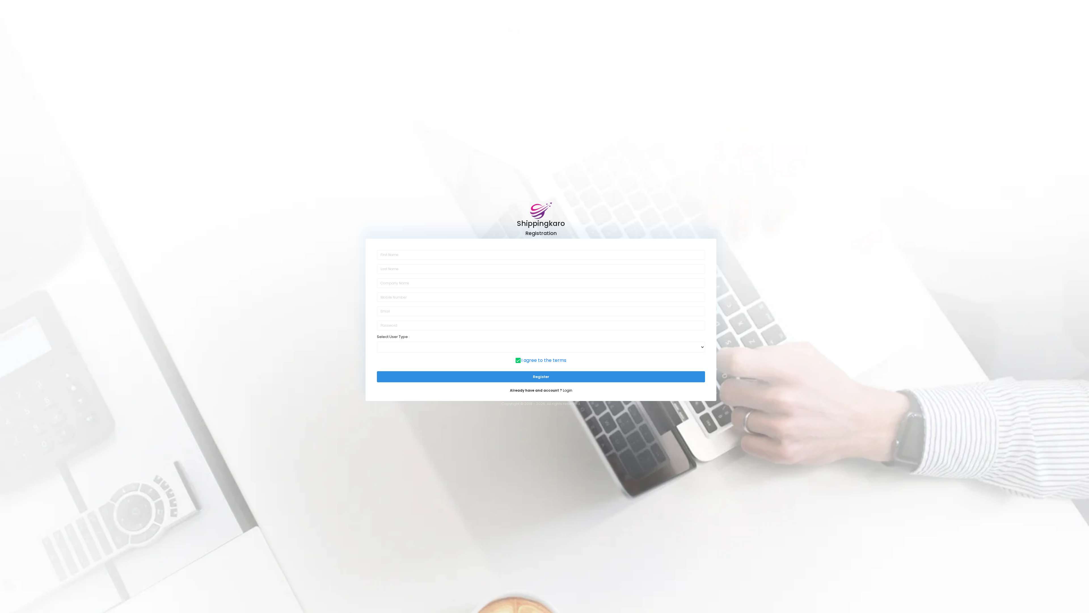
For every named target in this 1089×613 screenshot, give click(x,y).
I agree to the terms (543, 360)
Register (541, 376)
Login (567, 390)
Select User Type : (393, 337)
